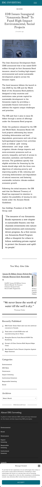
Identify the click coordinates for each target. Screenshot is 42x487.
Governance (6, 371)
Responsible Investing (9, 381)
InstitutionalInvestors (5, 452)
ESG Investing (11, 3)
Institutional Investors (9, 378)
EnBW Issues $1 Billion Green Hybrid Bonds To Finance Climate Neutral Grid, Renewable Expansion (15, 285)
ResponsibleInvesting (5, 446)
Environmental (7, 364)
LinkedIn (4, 462)
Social (4, 385)
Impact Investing (8, 375)
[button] (39, 466)
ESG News (20, 9)
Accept (21, 482)
